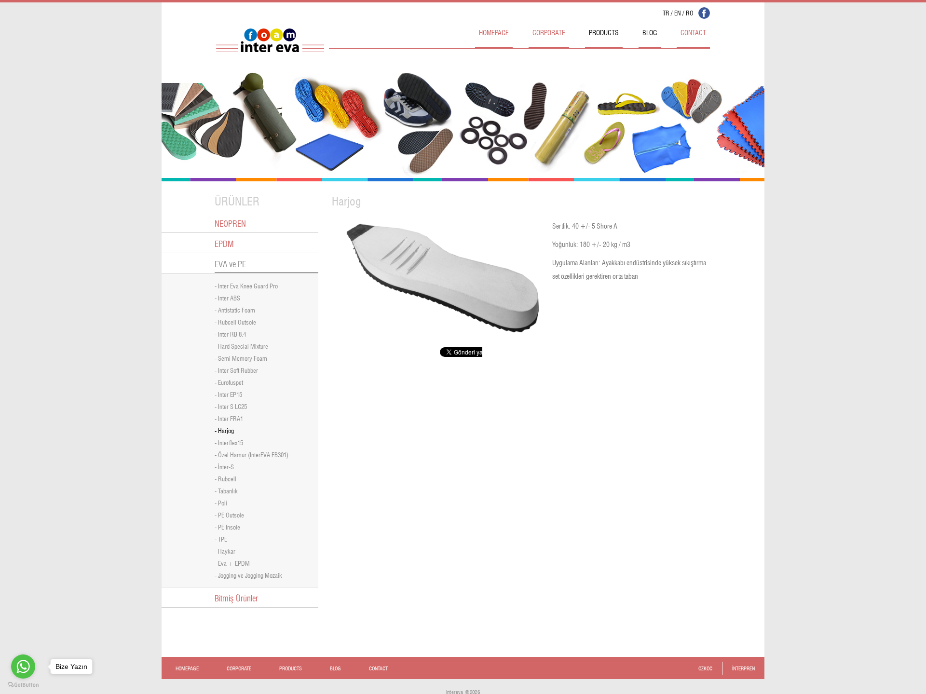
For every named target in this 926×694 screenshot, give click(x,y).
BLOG (649, 32)
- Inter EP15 (228, 393)
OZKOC (705, 668)
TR (666, 12)
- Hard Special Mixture (241, 345)
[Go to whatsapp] (23, 666)
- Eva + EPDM (232, 562)
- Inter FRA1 (229, 418)
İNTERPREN (743, 668)
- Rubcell (225, 478)
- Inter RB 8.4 (230, 333)
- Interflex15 (229, 442)
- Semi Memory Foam (241, 357)
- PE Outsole (229, 514)
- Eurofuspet (229, 381)
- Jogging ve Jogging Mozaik (248, 574)
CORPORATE (548, 32)
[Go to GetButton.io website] (23, 684)
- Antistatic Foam (235, 309)
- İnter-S (224, 466)
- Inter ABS (227, 297)
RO (690, 12)
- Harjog (224, 430)
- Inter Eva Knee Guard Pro (246, 285)
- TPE (221, 538)
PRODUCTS (604, 32)
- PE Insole (227, 526)
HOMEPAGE (494, 32)
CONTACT (693, 32)
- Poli (221, 502)
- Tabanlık (226, 490)
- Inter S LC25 (231, 406)
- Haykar (225, 550)
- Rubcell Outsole (235, 321)
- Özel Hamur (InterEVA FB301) (251, 454)
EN (677, 12)
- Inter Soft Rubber (236, 369)
